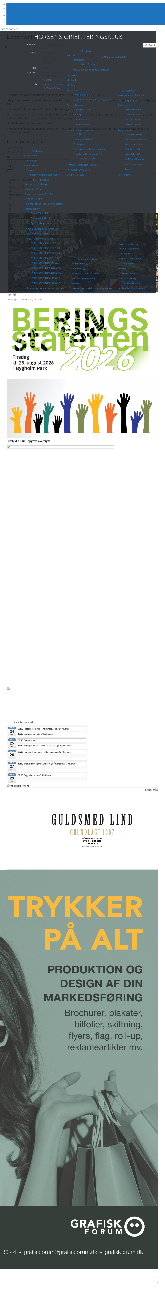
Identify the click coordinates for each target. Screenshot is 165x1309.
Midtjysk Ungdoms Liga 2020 (46, 267)
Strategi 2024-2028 (83, 139)
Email (48, 79)
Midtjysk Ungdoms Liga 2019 (46, 272)
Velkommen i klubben (130, 258)
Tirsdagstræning (132, 109)
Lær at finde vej (127, 278)
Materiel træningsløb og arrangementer (91, 288)
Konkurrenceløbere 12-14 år (39, 194)
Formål (77, 134)
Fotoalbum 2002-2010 (78, 169)
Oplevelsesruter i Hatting (132, 288)
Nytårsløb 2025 (132, 154)
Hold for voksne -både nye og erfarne (44, 203)
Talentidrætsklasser (41, 218)
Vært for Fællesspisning (83, 278)
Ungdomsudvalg (51, 88)
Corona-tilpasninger (128, 100)
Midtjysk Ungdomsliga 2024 (45, 247)
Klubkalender (30, 155)
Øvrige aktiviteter (127, 130)
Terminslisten (31, 165)
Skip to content (9, 29)
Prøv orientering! (128, 244)
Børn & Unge (41, 179)
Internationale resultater (85, 94)
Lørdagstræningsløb (81, 263)
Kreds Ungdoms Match (36, 233)
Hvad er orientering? (129, 248)
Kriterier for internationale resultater (92, 99)
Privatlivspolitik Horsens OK (87, 154)
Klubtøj (77, 114)
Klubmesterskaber (133, 144)
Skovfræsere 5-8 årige (36, 184)
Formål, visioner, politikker (80, 130)
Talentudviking (31, 208)
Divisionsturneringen (135, 139)
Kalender (38, 151)
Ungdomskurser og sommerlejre (41, 228)
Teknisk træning (132, 124)
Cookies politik (87, 158)
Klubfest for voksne (134, 164)
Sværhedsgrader (127, 273)
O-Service (29, 170)
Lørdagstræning (132, 119)
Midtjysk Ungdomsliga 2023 (45, 252)
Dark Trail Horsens (134, 159)
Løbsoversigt (30, 160)
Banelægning (78, 268)
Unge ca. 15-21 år (33, 198)
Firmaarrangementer (130, 283)
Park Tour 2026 (132, 149)
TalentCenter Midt (40, 213)
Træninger (123, 105)
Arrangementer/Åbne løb (131, 95)
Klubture (128, 169)
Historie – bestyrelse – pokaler (82, 164)
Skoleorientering (127, 263)
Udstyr (122, 268)
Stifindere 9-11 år (33, 189)
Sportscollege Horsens (42, 223)
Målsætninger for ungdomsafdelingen (44, 288)
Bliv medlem (125, 253)
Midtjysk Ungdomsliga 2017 (45, 282)
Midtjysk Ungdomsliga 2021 (45, 262)
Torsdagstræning (133, 114)
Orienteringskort (75, 174)
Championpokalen (133, 134)
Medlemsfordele (81, 124)
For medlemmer (75, 105)
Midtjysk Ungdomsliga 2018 (45, 277)
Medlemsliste (80, 119)
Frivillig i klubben (88, 259)
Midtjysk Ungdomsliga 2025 (45, 242)
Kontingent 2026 (82, 109)
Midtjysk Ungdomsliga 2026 (38, 238)
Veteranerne (124, 174)
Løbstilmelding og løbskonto (45, 174)
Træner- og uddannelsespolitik (89, 149)
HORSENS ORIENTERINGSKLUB (78, 37)
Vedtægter (78, 144)
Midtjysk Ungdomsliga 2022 (45, 257)
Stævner (75, 283)
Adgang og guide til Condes (85, 273)
